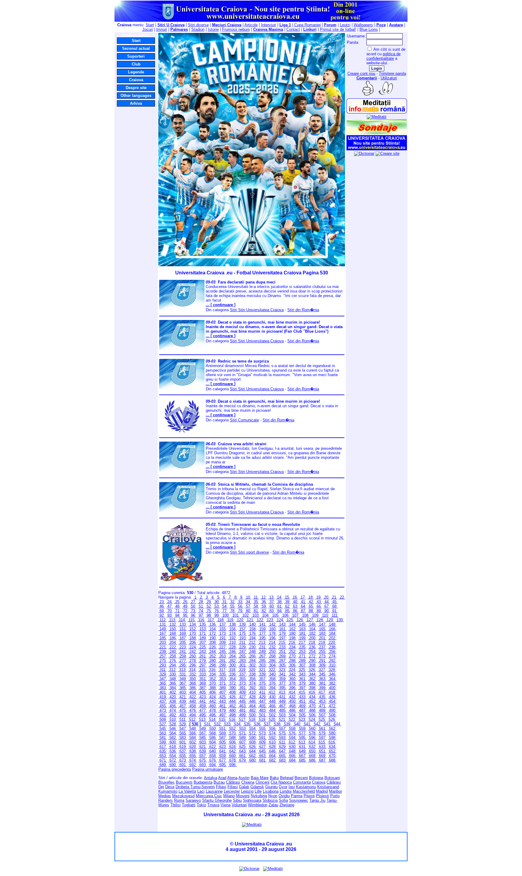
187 (182, 638)
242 (192, 651)
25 (177, 601)
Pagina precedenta (174, 769)
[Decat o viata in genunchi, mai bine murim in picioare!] (182, 349)
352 (212, 678)
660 (232, 755)
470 (312, 706)
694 (212, 765)
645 (262, 751)
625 (242, 746)
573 (262, 733)
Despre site (136, 87)
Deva (169, 787)
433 (302, 697)
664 (272, 755)
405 (202, 692)
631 (302, 746)
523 (302, 719)
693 (202, 765)
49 (185, 606)
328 (331, 669)
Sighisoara (252, 800)
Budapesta (203, 782)
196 (272, 638)
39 (287, 601)
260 (192, 656)
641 (222, 751)
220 (331, 642)
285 (262, 660)
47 (169, 606)
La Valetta (187, 791)
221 (162, 647)
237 (322, 647)
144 (292, 624)
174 (232, 633)
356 (252, 678)
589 (242, 737)
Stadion (198, 29)
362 (312, 678)
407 (222, 692)
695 (222, 765)
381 (322, 683)
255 (322, 651)
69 (161, 611)
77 (224, 611)
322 (272, 669)
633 (322, 746)
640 (212, 751)
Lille (258, 791)
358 (272, 678)
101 (235, 615)
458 (192, 706)
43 (318, 601)
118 (220, 620)
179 (282, 633)
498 (232, 715)
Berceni (301, 777)
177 (262, 633)
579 (322, 733)
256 (332, 651)
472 (332, 706)
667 (302, 755)
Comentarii (366, 78)
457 (182, 706)
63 (295, 606)
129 (329, 620)
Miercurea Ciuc (209, 796)
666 (292, 755)
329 (162, 674)
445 (242, 701)
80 (248, 611)
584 (192, 737)
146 (312, 624)
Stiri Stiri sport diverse (249, 552)
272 (312, 656)
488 (312, 710)
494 (192, 715)
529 (182, 724)
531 (207, 724)
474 (172, 710)
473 (162, 710)
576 (292, 733)
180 (292, 633)
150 (172, 629)
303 (262, 665)
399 (322, 688)
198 (292, 638)
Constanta (302, 782)
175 (242, 633)
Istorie (213, 29)
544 (337, 724)
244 (212, 651)
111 (334, 615)
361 (302, 678)
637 (182, 751)
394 (272, 688)
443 (222, 701)
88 (311, 611)
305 (282, 665)
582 (172, 737)
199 (302, 638)
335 (222, 674)
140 (252, 624)
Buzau (219, 782)
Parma (296, 796)
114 (182, 620)
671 (162, 760)
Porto (335, 796)
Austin (244, 777)
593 (282, 737)
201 (322, 638)
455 (162, 706)
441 (202, 701)
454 (332, 701)
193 (242, 638)
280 (212, 660)
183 (322, 633)
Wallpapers (363, 25)
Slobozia (270, 800)
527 (162, 724)
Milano (229, 796)
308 (312, 665)
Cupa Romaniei (307, 25)
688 (332, 760)
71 (177, 611)
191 (222, 638)
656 (192, 755)
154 (212, 629)
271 (302, 656)
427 (242, 697)
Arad (222, 777)
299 (222, 665)
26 (185, 601)
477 (202, 710)
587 (222, 737)
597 (322, 737)
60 (271, 606)
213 (262, 642)
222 (172, 647)
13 (271, 597)
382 (332, 683)
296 (192, 665)
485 (282, 710)
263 (222, 656)
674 (192, 760)
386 (192, 688)
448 (272, 701)
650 (312, 751)
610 (272, 742)
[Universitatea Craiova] (376, 149)
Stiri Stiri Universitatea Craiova (257, 310)
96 (193, 615)
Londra (286, 791)
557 (282, 728)
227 (222, 647)
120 (240, 620)
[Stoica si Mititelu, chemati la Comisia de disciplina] (182, 511)
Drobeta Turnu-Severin (195, 787)
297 (202, 665)
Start (150, 25)
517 (242, 719)
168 (172, 633)
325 (302, 669)
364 (332, 678)
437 (162, 701)
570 (232, 733)
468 (292, 706)
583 (182, 737)
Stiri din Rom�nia (303, 310)
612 (292, 742)
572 (252, 733)
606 (232, 742)
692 (192, 765)
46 (161, 606)
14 (279, 597)
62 (287, 606)
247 (242, 651)
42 (311, 601)
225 (202, 647)
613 (302, 742)
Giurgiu (271, 787)
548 (192, 728)
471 (322, 706)
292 (332, 660)
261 (202, 656)
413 (282, 692)
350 (192, 678)
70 (169, 611)
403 (182, 692)
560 (312, 728)
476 (192, 710)
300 (232, 665)
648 (292, 751)
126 (299, 620)
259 (182, 656)
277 (182, 660)
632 (312, 746)
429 (262, 697)
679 (242, 760)
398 (312, 688)
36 (263, 601)
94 (177, 615)
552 (232, 728)
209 (222, 642)
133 (182, 624)
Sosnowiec (298, 800)
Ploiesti (322, 796)
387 (202, 688)
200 (312, 638)
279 (202, 660)
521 (282, 719)
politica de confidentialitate (383, 56)
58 (256, 606)
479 (222, 710)
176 (252, 633)
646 (272, 751)
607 (242, 742)
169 (182, 633)
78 (232, 611)
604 (212, 742)
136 (212, 624)
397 (302, 688)
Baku (274, 777)
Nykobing (259, 796)
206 (192, 642)
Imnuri (161, 29)
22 (342, 597)
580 (332, 733)
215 (282, 642)
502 (272, 715)
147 (322, 624)
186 (172, 638)
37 (271, 601)
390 (232, 688)
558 (292, 728)
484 (272, 710)
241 (182, 651)
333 (202, 674)
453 (322, 701)
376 (272, 683)
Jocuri (147, 29)
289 (302, 660)
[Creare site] (387, 153)
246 (232, 651)
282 (232, 660)
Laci (201, 791)
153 (202, 629)
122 (260, 620)
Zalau (273, 805)
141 (262, 624)
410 (252, 692)
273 (322, 656)
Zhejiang (286, 805)
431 (282, 697)
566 (192, 733)
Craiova (136, 80)
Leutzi (345, 25)
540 (297, 724)
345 (322, 674)
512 (192, 719)
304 (272, 665)
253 (302, 651)
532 (217, 724)
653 (162, 755)
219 (321, 642)
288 (292, 660)
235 (302, 647)
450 (292, 701)
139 (242, 624)
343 (302, 674)
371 (222, 683)
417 (321, 692)
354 (232, 678)
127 (309, 620)
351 (202, 678)
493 (182, 715)
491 (162, 715)
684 (292, 760)
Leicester (232, 791)
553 (242, 728)
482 (252, 710)
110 (325, 615)
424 (212, 697)
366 (172, 683)
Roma (179, 800)
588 (232, 737)
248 (252, 651)
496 (212, 715)
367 (182, 683)
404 (192, 692)
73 (193, 611)
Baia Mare (260, 777)
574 (272, 733)
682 (272, 760)
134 (192, 624)
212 (252, 642)
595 (302, 737)
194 (252, 638)
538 (277, 724)
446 (252, 701)
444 (232, 701)
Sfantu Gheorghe (217, 800)
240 (172, 651)
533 (227, 724)
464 (252, 706)
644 (252, 751)
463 (242, 706)
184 (332, 633)
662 (252, 755)
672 (172, 760)
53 (216, 606)
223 (182, 647)
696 (232, 765)
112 (162, 620)
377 (282, 683)
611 (282, 742)
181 (302, 633)
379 (302, 683)
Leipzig (247, 791)
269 (282, 656)
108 (305, 615)
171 (202, 633)
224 (192, 647)
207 (202, 642)
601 (182, 742)
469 (302, 706)
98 (208, 615)
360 (292, 678)
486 (292, 710)
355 (242, 678)
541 (307, 724)
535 (247, 724)
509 (162, 719)
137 (222, 624)
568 (212, 733)
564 (172, 733)
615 (321, 742)
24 (169, 601)
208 (212, 642)
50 (193, 606)
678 (232, 760)
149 (162, 629)
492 (172, 715)
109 (315, 615)
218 (312, 642)
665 (282, 755)
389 (222, 688)
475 (182, 710)
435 (322, 697)
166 (332, 629)
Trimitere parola (392, 73)
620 (192, 746)
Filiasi (232, 787)
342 (292, 674)
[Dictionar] (364, 153)
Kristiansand (328, 787)
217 (302, 642)
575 (282, 733)
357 (262, 678)
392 (252, 688)
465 (262, 706)
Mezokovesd (183, 796)
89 (318, 611)
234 (292, 647)
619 (182, 746)
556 (272, 728)
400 (332, 688)
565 (182, 733)
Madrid (322, 791)
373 (242, 683)
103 (255, 615)
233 (282, 647)
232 (272, 647)
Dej (161, 787)
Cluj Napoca (281, 782)
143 (282, 624)
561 (322, 728)
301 (242, 665)
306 (292, 665)
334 (212, 674)
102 (245, 615)
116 (201, 620)
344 (312, 674)
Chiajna (247, 782)
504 (292, 715)
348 (172, 678)
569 (222, 733)
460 (212, 706)
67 (326, 606)
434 (312, 697)
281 (222, 660)
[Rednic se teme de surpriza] (182, 387)
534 (237, 724)
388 (212, 688)
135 (202, 624)
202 (332, 638)
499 (242, 715)
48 (177, 606)
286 (272, 660)
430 (272, 697)
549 (202, 728)
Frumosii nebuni (236, 29)
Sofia (283, 800)
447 (262, 701)
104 (265, 615)
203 (162, 642)
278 (192, 660)
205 (182, 642)
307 (302, 665)
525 (321, 719)
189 (202, 638)
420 (172, 697)
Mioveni (243, 796)
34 (248, 601)
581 (162, 737)
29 (208, 601)
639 (202, 751)
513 (202, 719)
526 (331, 719)
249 (262, 651)
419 (162, 697)
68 (334, 606)
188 (192, 638)
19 (318, 597)
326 (312, 669)
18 (310, 597)
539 (287, 724)
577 (302, 733)
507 (322, 715)
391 (242, 688)
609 (262, 742)
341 (282, 674)
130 (339, 620)
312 (172, 669)
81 (256, 611)
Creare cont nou (361, 73)
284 (252, 660)
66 (318, 606)
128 (319, 620)
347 (162, 678)
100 (225, 615)
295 (182, 665)
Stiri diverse (198, 25)
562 (332, 728)
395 (282, 688)
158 (252, 629)
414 (292, 692)
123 (270, 620)
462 (232, 706)
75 (208, 611)
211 (242, 642)
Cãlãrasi (233, 782)
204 (172, 642)
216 (292, 642)
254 (312, 651)
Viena (225, 805)
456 (172, 706)
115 (191, 620)
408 (232, 692)
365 (162, 683)
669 (322, 755)
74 (201, 611)
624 (232, 746)
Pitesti (309, 796)
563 (162, 733)
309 (322, 665)
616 (331, 742)
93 (169, 615)
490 (332, 710)
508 (332, 715)
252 (292, 651)
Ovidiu (284, 796)
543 (327, 724)
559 (302, 728)
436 (332, 697)
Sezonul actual (136, 48)
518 (252, 719)
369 (202, 683)
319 (242, 669)
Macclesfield (304, 791)
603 (202, 742)
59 (263, 606)
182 (312, 633)
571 (242, 733)
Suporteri (136, 56)
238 (332, 647)
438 (172, 701)
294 (172, 665)
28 (201, 601)
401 (162, 692)
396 (292, 688)
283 (242, 660)
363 (322, 678)
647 (282, 751)
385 (182, 688)
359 (282, 678)
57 (248, 606)
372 (232, 683)
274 (332, 656)
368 (192, 683)
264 (232, 656)
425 (222, 697)
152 (192, 629)
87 (303, 611)
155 (222, 629)
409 (242, 692)
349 (182, 678)
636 (172, 751)
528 (172, 724)
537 (267, 724)
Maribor (335, 791)
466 (272, 706)
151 (182, 629)
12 (263, 597)
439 (182, 701)
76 (216, 611)
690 (172, 765)
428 (252, 697)
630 (292, 746)
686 (312, 760)
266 (252, 656)
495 (202, 715)
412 (272, 692)
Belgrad (286, 777)
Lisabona (271, 791)
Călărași (334, 782)
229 (242, 647)
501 (262, 715)
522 (292, 719)
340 (272, 674)
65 (311, 606)
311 (162, 669)
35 (256, 601)
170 (192, 633)
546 (172, 728)
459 (202, 706)
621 (202, 746)
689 (162, 765)
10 (248, 597)
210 (232, 642)
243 (202, 651)
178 (272, 633)
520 (272, 719)
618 (172, 746)
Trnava (213, 805)
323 (282, 669)
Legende (136, 72)
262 (212, 656)
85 (287, 611)
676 (212, 760)
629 (282, 746)
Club (136, 64)
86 (295, 611)
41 (303, 601)
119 (230, 620)
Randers (165, 800)
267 (262, 656)
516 (232, 719)
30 (216, 601)
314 (192, 669)
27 (193, 601)
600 (172, 742)
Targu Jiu (317, 800)
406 (212, 692)
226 (212, 647)
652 (332, 751)
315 (202, 669)
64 (303, 606)
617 (162, 746)
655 (182, 755)
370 (212, 683)
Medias (164, 796)
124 (280, 620)
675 (202, 760)
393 (262, 688)
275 (162, 660)
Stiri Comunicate (244, 420)
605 (222, 742)
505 (302, 715)
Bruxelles (166, 782)
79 (240, 611)
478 (212, 710)
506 (312, 715)
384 (172, 688)
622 (212, 746)
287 (282, 660)
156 (232, 629)
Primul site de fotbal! (338, 29)
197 (282, 638)
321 (262, 669)
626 (252, 746)
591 (262, 737)
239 (162, 651)
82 (263, 611)
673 (182, 760)
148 (332, 624)
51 (201, 606)
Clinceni (262, 782)
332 (192, 674)
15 (287, 597)
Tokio (201, 805)
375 (262, 683)
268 (272, 656)
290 (312, 660)
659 (222, 755)
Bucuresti (184, 782)
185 (162, 638)
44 (326, 601)
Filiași (221, 787)
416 (312, 692)
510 (172, 719)
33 (240, 601)
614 (312, 742)
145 (302, 624)
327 (321, 669)
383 (162, 688)
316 (212, 669)
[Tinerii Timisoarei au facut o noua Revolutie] (182, 581)
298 (212, 665)
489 (322, 710)
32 (232, 601)
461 (222, 706)
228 (232, 647)
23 (161, 601)
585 (202, 737)
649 (302, 751)
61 (279, 606)
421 (182, 697)
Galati (244, 787)
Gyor (283, 787)
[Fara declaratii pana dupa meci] (182, 308)
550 (212, 728)
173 (222, 633)
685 (302, 760)
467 (282, 706)
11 (256, 597)
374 (252, 683)
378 (292, 683)
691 (182, 765)
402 (172, 692)
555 (262, 728)
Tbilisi (175, 805)
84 (279, 611)
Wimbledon (257, 805)
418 (331, 692)
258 (172, 656)
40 (295, 601)
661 (242, 755)
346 (332, 674)
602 (192, 742)
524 (312, 719)
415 (302, 692)
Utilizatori (389, 78)
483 (262, 710)
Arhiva (136, 103)
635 (162, 751)
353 (222, 678)
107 (295, 615)
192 (232, 638)
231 (262, 647)
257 (162, 656)
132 (172, 624)
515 (222, 719)
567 (202, 733)
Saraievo (193, 800)
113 (172, 620)
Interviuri (268, 25)
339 (262, 674)
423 (202, 697)
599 (162, 742)
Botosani (332, 777)
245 (222, 651)
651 (322, 751)
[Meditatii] (252, 824)
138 (232, 624)
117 (211, 620)
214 (272, 642)
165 (322, 629)
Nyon (272, 796)
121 (250, 620)
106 (285, 615)
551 (222, 728)
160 (272, 629)
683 (282, 760)
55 (232, 606)
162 (292, 629)
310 (332, 665)
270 (292, 656)
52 (208, 606)
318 (232, 669)
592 (272, 737)
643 (242, 751)
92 (161, 615)
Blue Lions (368, 29)
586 (212, 737)
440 (192, 701)
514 (212, 719)
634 (332, 746)
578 (312, 733)
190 (212, 638)
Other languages (136, 95)
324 (292, 669)
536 (257, 724)
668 (312, 755)
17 (302, 597)
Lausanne (214, 791)
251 (282, 651)
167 (162, 633)
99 (216, 615)
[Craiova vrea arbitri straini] (182, 470)
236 (312, 647)
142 (272, 624)
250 (272, 651)
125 (289, 620)
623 (222, 746)
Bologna (316, 777)
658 (212, 755)
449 (282, 701)
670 (332, 755)
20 (326, 597)
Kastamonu (306, 787)
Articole (251, 25)
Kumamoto (167, 791)
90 (326, 611)
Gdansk (257, 787)
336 (232, 674)
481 (242, 710)
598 (332, 737)
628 (272, 746)
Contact (293, 29)
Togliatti (188, 805)
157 (242, 629)
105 (275, 615)
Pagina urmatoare (207, 769)
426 (232, 697)
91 (334, 611)
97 (201, 615)
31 (224, 601)
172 (212, 633)
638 (192, 751)
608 (252, 742)
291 (322, 660)
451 (302, 701)
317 (222, 669)
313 (182, 669)
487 (302, 710)
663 (262, 755)
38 (279, 601)
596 (312, 737)
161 (282, 629)
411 (262, 692)
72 (185, 611)
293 (162, 665)
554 (252, 728)
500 (252, 715)
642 (232, 751)
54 (224, 606)
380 (312, 683)
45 (334, 601)
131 (162, 624)
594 (292, 737)
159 (262, 629)
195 (262, 638)
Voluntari (239, 805)
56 (240, 606)
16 (295, 597)
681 (262, 760)
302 (252, 665)
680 (252, 760)
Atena (232, 777)
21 (334, 597)
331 (182, 674)
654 (172, 755)
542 (317, 724)
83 (271, 611)
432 (292, 697)
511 (182, 719)
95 (185, 615)
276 (172, 660)
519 (262, 719)
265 (242, 656)
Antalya (210, 777)
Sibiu (237, 800)
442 (212, 701)
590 (252, 737)
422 (192, 697)
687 (322, 760)
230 (252, 647)
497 (222, 715)
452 (312, 701)
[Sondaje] (376, 133)
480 (232, 710)
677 (222, 760)
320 (252, 669)
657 (202, 755)
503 (282, 715)
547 (182, 728)
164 (312, 629)
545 (162, 728)
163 (302, 629)
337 (242, 674)
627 (262, 746)
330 (172, 674)
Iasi (291, 787)
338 (252, 674)
